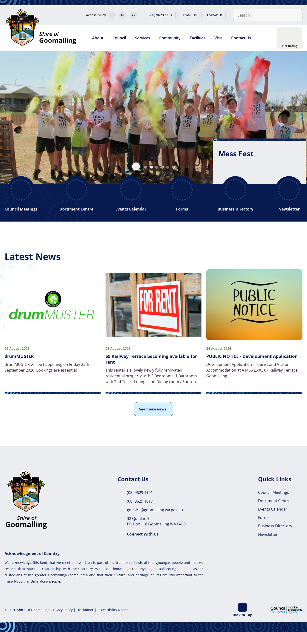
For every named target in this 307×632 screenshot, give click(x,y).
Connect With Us (143, 534)
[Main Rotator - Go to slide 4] (162, 167)
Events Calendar (272, 509)
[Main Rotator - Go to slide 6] (173, 167)
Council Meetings (273, 492)
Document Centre (274, 500)
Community (170, 38)
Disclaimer (85, 610)
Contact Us (241, 38)
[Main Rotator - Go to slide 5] (167, 167)
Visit (218, 38)
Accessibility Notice (112, 610)
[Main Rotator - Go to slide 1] (145, 167)
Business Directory (275, 526)
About (97, 38)
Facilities (197, 38)
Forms (264, 517)
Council (119, 38)
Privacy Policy (62, 610)
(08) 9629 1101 (140, 492)
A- (133, 15)
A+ (123, 15)
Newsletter (268, 534)
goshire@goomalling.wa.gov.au (155, 509)
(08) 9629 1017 (140, 501)
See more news (152, 409)
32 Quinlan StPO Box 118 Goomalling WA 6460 (156, 521)
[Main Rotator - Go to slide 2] (151, 167)
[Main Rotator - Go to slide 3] (156, 167)
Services (142, 38)
